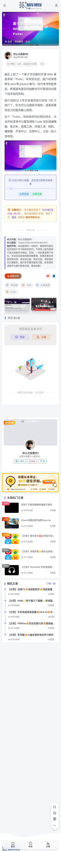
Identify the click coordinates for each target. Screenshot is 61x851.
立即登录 (24, 194)
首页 (9, 41)
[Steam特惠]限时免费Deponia (36, 520)
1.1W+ (21, 461)
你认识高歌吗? (21, 54)
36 (44, 461)
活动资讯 (18, 41)
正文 (28, 41)
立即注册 (37, 194)
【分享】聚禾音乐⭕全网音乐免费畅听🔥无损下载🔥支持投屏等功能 (38, 537)
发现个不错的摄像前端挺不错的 (36, 504)
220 (33, 461)
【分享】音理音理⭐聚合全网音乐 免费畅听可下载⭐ (38, 553)
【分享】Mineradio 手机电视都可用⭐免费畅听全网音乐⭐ (37, 568)
